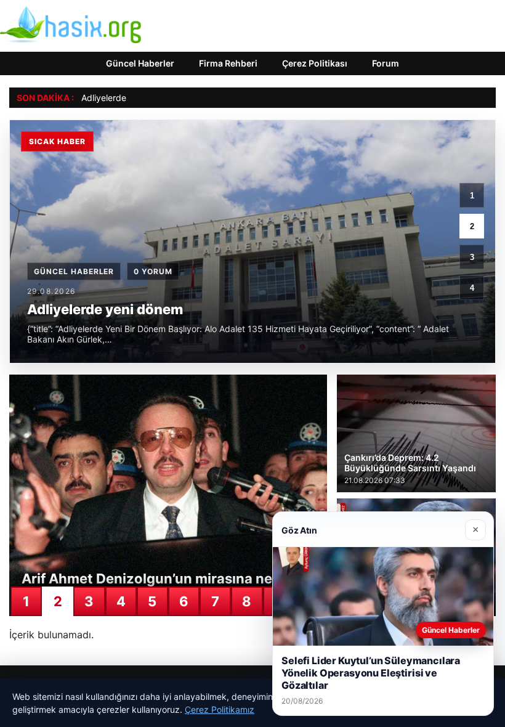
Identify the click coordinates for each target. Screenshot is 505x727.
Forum (385, 63)
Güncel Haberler (140, 63)
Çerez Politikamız (219, 709)
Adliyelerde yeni (113, 97)
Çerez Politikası (314, 63)
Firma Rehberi (228, 63)
